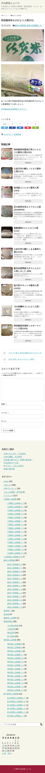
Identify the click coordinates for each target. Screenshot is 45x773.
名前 (4, 404)
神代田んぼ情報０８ (15, 658)
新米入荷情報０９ (14, 575)
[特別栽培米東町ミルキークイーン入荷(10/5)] (7, 330)
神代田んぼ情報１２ (15, 669)
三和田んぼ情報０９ (15, 514)
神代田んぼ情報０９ (15, 662)
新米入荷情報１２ (14, 586)
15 (16, 746)
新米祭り (7, 611)
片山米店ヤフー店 (11, 463)
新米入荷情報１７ (14, 604)
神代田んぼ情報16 (14, 648)
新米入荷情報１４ (14, 593)
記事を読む (28, 162)
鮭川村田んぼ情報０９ (16, 705)
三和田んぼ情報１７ (15, 543)
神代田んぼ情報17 (14, 651)
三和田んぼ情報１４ (15, 532)
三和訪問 (11, 629)
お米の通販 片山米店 (13, 457)
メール (5, 413)
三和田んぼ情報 (10, 499)
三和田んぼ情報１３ (15, 528)
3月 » (10, 753)
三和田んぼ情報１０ (15, 518)
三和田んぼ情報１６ (15, 539)
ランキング (8, 496)
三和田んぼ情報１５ (15, 535)
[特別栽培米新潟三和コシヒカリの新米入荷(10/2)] (7, 154)
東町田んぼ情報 (10, 618)
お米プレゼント (10, 488)
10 (3, 746)
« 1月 (4, 753)
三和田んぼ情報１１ (15, 521)
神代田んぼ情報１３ (15, 673)
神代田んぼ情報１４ (15, 676)
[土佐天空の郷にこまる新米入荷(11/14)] (7, 253)
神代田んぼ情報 (10, 640)
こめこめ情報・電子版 (13, 492)
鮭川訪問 (11, 636)
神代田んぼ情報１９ (15, 687)
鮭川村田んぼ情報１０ (16, 709)
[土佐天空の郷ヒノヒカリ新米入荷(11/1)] (7, 173)
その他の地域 (12, 626)
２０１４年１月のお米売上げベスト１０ (25, 353)
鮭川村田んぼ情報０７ (16, 698)
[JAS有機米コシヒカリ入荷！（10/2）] (7, 311)
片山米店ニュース (10, 3)
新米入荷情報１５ (14, 597)
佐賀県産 (17, 134)
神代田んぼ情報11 (14, 644)
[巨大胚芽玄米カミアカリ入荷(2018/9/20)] (7, 211)
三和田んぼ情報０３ (15, 503)
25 (6, 751)
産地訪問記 (8, 621)
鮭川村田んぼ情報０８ (16, 702)
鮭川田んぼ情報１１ (15, 716)
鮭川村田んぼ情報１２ (16, 712)
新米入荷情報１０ (14, 579)
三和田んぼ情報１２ (15, 525)
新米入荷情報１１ (14, 582)
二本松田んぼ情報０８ (13, 557)
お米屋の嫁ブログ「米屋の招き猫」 (18, 460)
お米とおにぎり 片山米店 (15, 454)
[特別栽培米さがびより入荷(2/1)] (20, 127)
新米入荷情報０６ (14, 565)
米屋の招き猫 (9, 469)
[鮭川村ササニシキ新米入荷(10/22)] (7, 290)
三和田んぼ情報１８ (15, 546)
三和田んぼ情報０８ (15, 510)
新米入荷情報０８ (14, 572)
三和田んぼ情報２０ (15, 553)
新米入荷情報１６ (14, 600)
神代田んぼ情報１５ (15, 680)
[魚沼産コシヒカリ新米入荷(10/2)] (7, 192)
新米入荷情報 (20, 26)
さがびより (8, 134)
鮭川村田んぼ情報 (11, 694)
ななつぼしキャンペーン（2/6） (21, 359)
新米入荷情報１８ (14, 607)
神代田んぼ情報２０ (15, 690)
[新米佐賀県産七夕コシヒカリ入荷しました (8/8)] (7, 273)
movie (6, 481)
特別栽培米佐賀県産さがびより (14, 109)
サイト (4, 421)
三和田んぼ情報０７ (15, 507)
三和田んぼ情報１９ (15, 550)
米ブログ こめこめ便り (14, 466)
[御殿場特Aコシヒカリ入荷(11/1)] (7, 232)
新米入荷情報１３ (34, 26)
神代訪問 (11, 633)
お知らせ (7, 485)
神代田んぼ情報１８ (15, 683)
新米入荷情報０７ (14, 568)
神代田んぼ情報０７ (15, 655)
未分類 (6, 614)
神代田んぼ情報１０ (15, 665)
